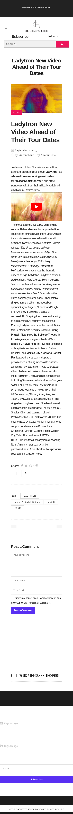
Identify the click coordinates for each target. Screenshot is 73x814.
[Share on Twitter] (26, 466)
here (26, 449)
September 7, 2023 (25, 151)
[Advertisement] (36, 645)
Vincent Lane (26, 155)
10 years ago (11, 723)
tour (18, 508)
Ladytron (30, 496)
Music (51, 502)
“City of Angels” (28, 307)
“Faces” (41, 307)
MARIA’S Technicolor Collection (17, 716)
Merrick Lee (57, 809)
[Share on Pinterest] (36, 466)
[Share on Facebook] (22, 466)
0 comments (48, 155)
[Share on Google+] (31, 466)
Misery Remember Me (27, 502)
